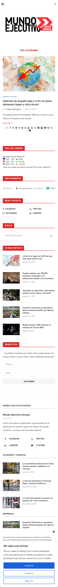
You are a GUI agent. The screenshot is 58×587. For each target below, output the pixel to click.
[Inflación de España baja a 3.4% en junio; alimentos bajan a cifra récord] (29, 73)
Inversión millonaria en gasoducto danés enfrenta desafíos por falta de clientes (38, 310)
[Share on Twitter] (13, 128)
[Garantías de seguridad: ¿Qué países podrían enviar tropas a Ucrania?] (11, 295)
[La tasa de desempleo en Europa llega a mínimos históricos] (11, 485)
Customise (29, 573)
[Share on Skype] (48, 128)
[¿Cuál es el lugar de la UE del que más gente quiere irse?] (11, 260)
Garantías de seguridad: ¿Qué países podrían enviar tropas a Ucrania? (39, 291)
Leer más (7, 123)
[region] (29, 564)
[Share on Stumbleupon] (32, 128)
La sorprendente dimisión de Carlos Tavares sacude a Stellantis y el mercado (38, 466)
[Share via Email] (30, 130)
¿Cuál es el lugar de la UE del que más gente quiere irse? (37, 257)
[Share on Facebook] (10, 128)
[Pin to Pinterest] (16, 128)
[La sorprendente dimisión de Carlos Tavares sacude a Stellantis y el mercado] (11, 468)
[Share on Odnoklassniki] (25, 128)
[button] (53, 531)
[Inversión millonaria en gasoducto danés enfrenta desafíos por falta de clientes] (11, 312)
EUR (22, 167)
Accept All (29, 565)
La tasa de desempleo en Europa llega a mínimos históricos (37, 482)
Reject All (29, 581)
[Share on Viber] (52, 128)
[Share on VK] (22, 128)
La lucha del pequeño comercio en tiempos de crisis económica (38, 499)
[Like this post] (7, 128)
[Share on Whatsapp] (35, 128)
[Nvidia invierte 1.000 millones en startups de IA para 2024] (11, 329)
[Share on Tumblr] (19, 128)
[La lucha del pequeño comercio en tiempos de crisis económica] (11, 502)
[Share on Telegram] (38, 128)
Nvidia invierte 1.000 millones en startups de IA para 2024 (37, 326)
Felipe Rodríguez (13, 109)
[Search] (55, 4)
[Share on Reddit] (28, 128)
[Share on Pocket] (45, 128)
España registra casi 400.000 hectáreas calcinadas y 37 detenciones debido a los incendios (38, 275)
